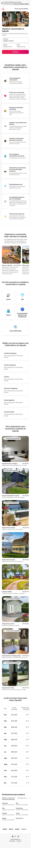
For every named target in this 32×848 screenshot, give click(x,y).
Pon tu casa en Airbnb (21, 9)
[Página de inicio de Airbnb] (3, 8)
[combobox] (15, 41)
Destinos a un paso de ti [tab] (8, 798)
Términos (18, 841)
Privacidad (12, 841)
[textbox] (8, 47)
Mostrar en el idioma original (21, 4)
